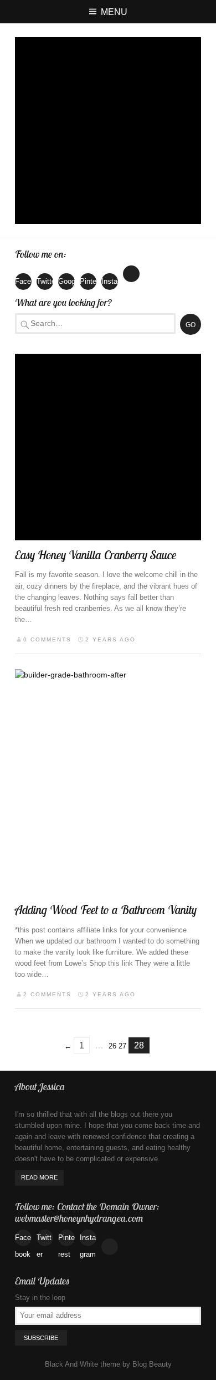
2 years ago (110, 639)
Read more (39, 1177)
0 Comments (47, 639)
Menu (114, 12)
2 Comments (47, 994)
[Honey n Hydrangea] (108, 130)
